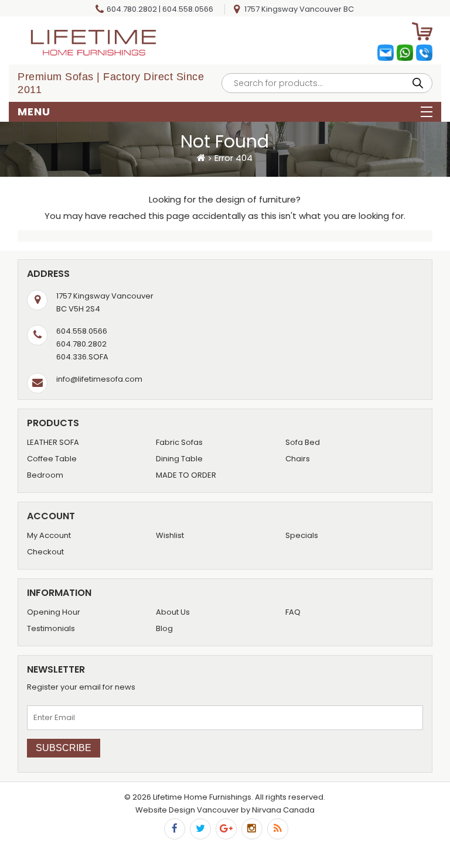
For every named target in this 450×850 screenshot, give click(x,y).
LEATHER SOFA (53, 442)
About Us (173, 612)
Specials (301, 535)
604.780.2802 (132, 9)
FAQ (293, 612)
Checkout (45, 551)
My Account (49, 535)
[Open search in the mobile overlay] (326, 83)
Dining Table (179, 458)
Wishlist (170, 535)
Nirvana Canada (283, 809)
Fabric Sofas (179, 442)
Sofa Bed (302, 442)
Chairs (297, 458)
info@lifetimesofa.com (99, 379)
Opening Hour (53, 612)
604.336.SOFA (82, 356)
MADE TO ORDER (186, 475)
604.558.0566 (187, 9)
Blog (164, 628)
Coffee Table (52, 458)
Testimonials (51, 628)
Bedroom (45, 475)
